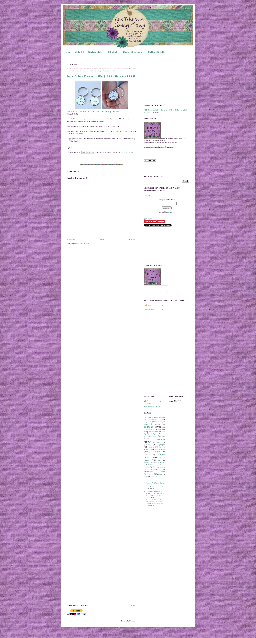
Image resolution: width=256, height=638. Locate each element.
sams (163, 467)
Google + (147, 195)
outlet (160, 458)
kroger (149, 452)
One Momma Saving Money (154, 402)
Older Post (132, 239)
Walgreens (147, 422)
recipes (150, 464)
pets (159, 460)
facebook (161, 436)
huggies (151, 447)
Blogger (131, 621)
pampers (147, 460)
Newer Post (71, 239)
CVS (151, 417)
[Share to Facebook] (90, 152)
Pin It (78, 152)
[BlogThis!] (85, 152)
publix (155, 462)
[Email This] (82, 152)
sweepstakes (148, 471)
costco (146, 424)
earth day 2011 (153, 434)
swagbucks (154, 469)
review (146, 467)
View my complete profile (152, 406)
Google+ (133, 605)
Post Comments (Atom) (82, 243)
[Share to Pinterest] (93, 152)
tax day (160, 474)
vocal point (154, 476)
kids (160, 447)
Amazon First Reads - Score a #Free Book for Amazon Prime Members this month (155, 485)
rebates (162, 462)
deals (159, 429)
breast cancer (157, 422)
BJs (145, 417)
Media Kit (79, 51)
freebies (161, 438)
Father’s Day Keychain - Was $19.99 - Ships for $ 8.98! (101, 76)
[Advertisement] (166, 81)
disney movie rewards (151, 431)
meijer (157, 451)
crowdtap (151, 429)
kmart (156, 449)
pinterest (146, 462)
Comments (150, 309)
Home (67, 51)
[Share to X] (88, 152)
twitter (146, 476)
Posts (149, 305)
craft (163, 427)
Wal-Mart (153, 419)
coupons (148, 426)
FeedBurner (171, 212)
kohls (163, 449)
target (151, 474)
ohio (145, 454)
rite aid (157, 467)
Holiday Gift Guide (156, 51)
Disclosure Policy (95, 51)
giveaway (147, 444)
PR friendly (113, 51)
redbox (160, 465)
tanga (163, 471)
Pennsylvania (161, 417)
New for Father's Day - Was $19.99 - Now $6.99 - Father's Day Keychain (93, 111)
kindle (146, 449)
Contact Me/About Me (133, 51)
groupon (162, 445)
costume (157, 424)
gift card (156, 442)
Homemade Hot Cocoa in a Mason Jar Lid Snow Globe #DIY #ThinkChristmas (155, 493)
